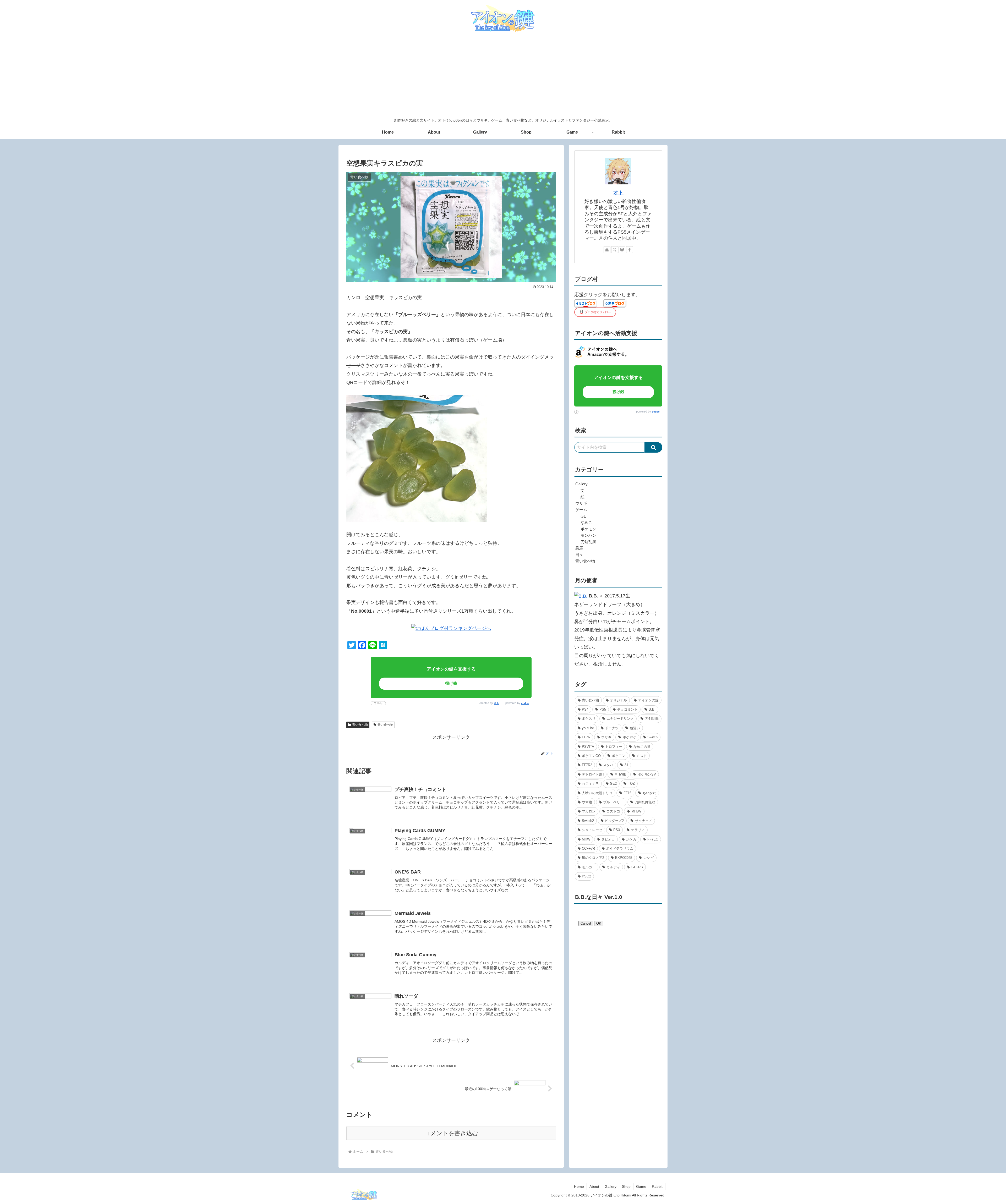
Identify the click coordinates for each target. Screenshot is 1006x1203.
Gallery (610, 1186)
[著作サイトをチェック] (607, 249)
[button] (653, 447)
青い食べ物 (360, 725)
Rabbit (657, 1186)
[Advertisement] (503, 75)
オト (496, 703)
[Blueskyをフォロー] (622, 249)
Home (579, 1186)
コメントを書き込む (451, 1133)
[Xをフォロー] (614, 249)
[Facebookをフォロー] (629, 249)
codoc (525, 703)
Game (641, 1186)
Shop (626, 1186)
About (594, 1186)
